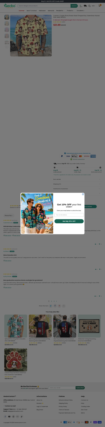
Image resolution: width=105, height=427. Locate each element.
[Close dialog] (83, 194)
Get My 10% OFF (69, 221)
